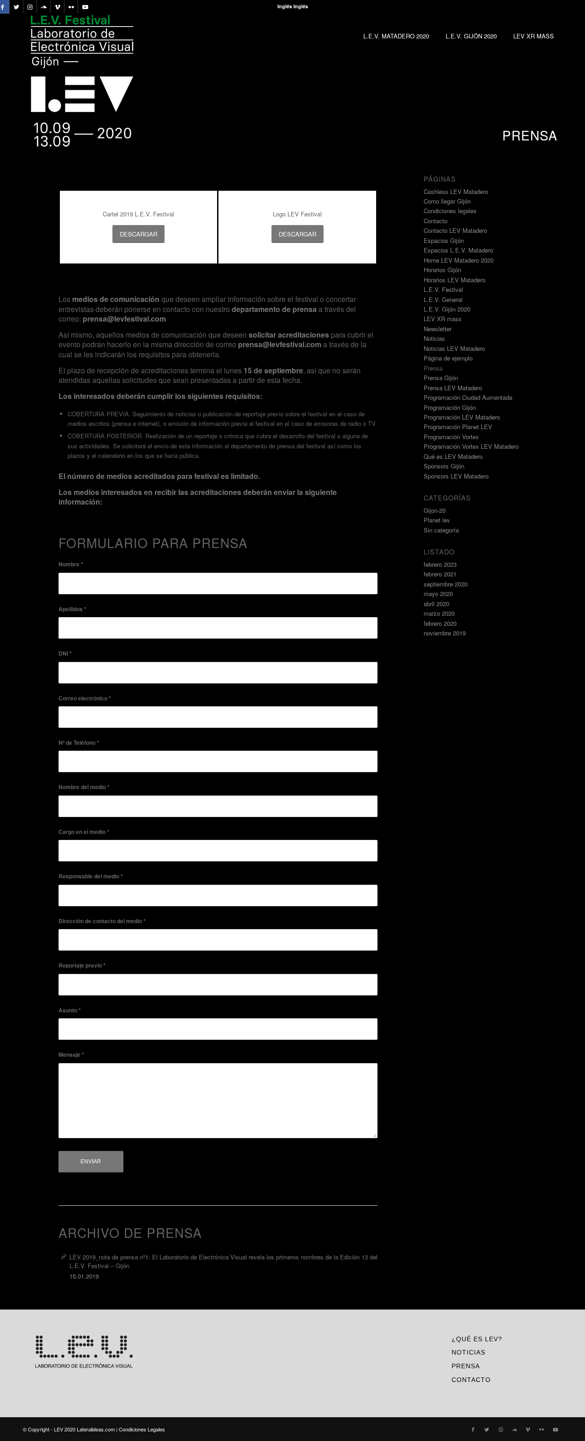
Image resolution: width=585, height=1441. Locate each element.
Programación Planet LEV (458, 426)
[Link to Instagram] (30, 7)
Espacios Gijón (444, 240)
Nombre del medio (84, 787)
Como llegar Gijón (447, 201)
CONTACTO (471, 1379)
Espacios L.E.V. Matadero (458, 250)
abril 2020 (436, 603)
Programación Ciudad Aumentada (468, 397)
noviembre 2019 (445, 633)
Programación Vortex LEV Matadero (471, 446)
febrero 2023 (440, 564)
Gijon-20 (435, 510)
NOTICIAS (468, 1352)
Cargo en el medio (83, 832)
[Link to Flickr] (71, 7)
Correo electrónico (84, 698)
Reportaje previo (82, 965)
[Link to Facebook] (473, 1429)
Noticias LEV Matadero (454, 348)
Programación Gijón (450, 407)
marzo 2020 (439, 613)
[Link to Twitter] (16, 7)
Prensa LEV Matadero (453, 387)
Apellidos (72, 609)
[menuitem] (396, 36)
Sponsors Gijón (444, 466)
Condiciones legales (450, 210)
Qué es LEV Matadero (453, 456)
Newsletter (438, 328)
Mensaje (71, 1055)
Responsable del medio (90, 876)
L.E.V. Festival (443, 289)
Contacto (435, 220)
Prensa (433, 368)
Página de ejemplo (448, 358)
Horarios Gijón (442, 269)
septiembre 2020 (446, 584)
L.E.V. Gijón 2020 (447, 309)
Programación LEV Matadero (462, 417)
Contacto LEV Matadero (455, 230)
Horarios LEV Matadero (454, 279)
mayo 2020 (438, 593)
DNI (65, 653)
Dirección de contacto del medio (102, 921)
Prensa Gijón (441, 377)
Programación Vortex (451, 436)
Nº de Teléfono (78, 743)
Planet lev (437, 520)
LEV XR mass (443, 318)
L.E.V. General (443, 299)
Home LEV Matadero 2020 (459, 260)
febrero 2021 (440, 574)
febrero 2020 (440, 623)
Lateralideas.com (96, 1429)
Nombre (70, 564)
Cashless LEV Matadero (456, 191)
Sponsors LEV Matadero (456, 476)
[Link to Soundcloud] (43, 7)
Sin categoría (441, 530)
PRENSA (466, 1366)
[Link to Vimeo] (57, 7)
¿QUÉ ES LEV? (477, 1339)
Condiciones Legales (142, 1429)
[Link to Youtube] (85, 7)
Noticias (434, 338)
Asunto (69, 1010)
